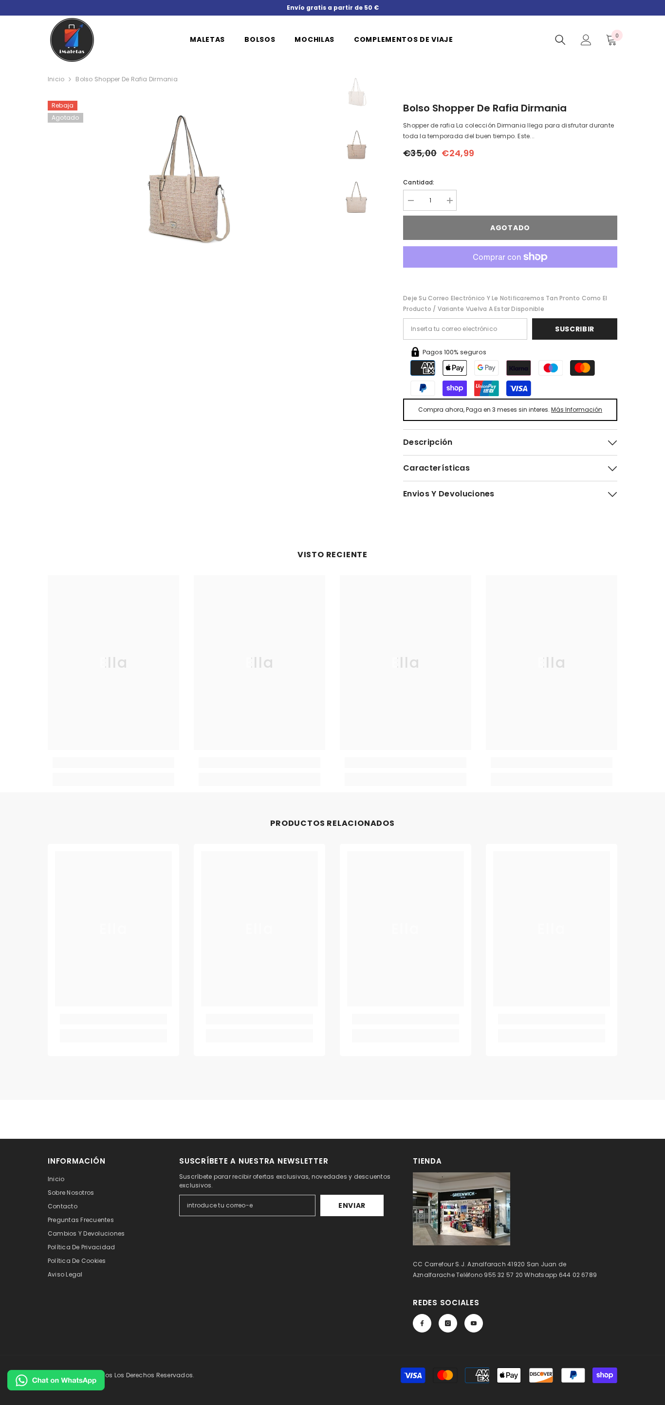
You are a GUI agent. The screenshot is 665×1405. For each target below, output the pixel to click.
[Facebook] (422, 1323)
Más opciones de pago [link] (510, 273)
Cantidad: (418, 182)
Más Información (576, 409)
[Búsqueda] (560, 40)
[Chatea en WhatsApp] (56, 1380)
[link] (113, 762)
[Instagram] (448, 1323)
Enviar (352, 1205)
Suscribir (574, 329)
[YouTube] (473, 1323)
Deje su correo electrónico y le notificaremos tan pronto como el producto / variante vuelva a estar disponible (505, 303)
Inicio (56, 79)
